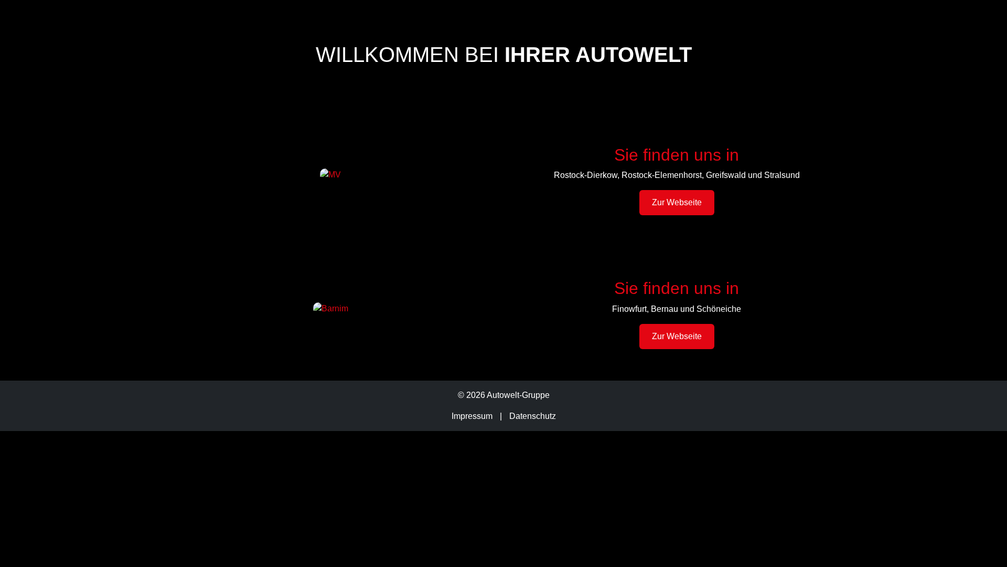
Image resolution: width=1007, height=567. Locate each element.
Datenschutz (532, 416)
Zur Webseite (677, 202)
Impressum (472, 416)
